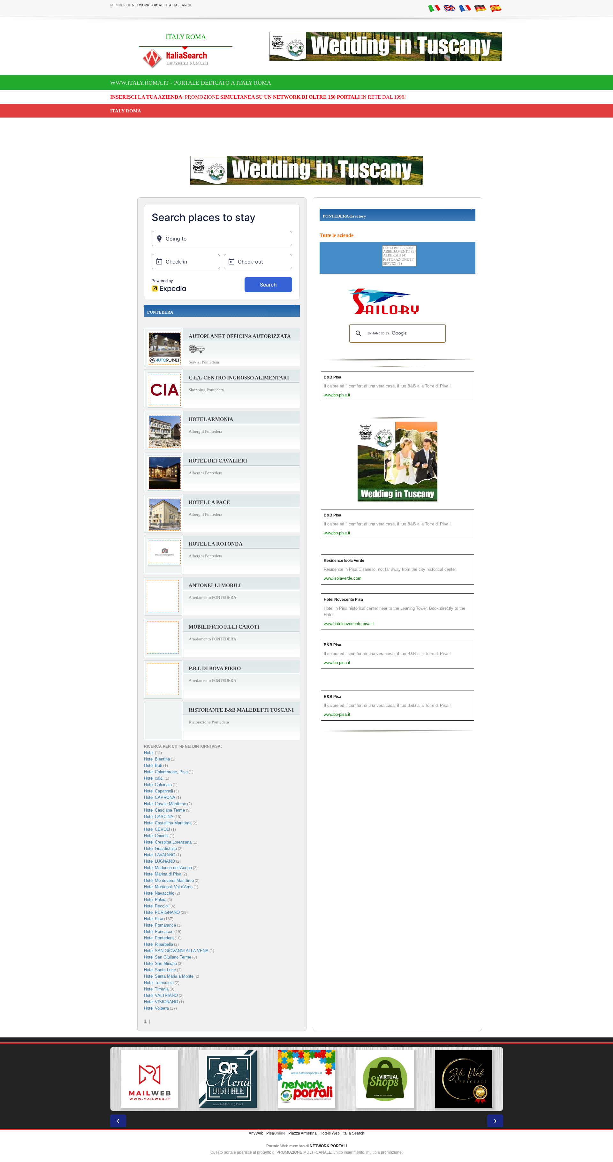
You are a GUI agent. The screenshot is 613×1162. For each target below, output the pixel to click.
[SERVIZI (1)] (399, 264)
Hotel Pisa (153, 918)
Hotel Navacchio (159, 893)
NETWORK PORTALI (328, 1146)
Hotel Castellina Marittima (168, 823)
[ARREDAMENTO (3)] (399, 252)
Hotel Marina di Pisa (162, 874)
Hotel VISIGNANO (161, 1001)
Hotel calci (153, 778)
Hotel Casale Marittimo (165, 803)
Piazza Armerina (302, 1133)
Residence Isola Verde (344, 560)
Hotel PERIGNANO (162, 912)
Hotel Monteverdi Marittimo (169, 880)
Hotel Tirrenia (156, 989)
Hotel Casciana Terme (164, 810)
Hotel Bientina (157, 759)
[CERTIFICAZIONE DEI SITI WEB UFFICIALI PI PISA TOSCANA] (463, 1079)
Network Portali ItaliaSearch (161, 5)
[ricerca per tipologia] (399, 248)
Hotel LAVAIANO (159, 854)
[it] (434, 8)
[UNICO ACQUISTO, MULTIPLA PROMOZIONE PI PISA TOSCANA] (306, 1079)
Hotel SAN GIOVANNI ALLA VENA (176, 950)
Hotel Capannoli (158, 791)
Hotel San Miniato (160, 963)
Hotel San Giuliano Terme (167, 957)
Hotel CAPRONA (159, 797)
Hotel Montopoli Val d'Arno (168, 886)
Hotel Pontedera (159, 938)
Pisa (270, 1133)
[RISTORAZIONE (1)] (399, 260)
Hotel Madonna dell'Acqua (168, 867)
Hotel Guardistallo (160, 848)
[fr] (464, 8)
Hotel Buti (153, 765)
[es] (495, 8)
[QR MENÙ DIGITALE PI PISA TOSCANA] (228, 1079)
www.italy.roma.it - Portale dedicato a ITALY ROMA (190, 83)
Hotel (149, 752)
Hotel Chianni (156, 835)
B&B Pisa (332, 377)
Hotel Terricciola (159, 982)
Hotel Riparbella (158, 944)
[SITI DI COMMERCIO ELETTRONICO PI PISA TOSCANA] (385, 1079)
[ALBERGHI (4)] (399, 256)
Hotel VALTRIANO (161, 995)
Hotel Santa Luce (160, 969)
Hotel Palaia (155, 899)
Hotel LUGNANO (159, 861)
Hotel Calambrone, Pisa (166, 771)
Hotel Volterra (156, 1008)
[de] (480, 8)
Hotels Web (330, 1133)
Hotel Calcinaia (158, 784)
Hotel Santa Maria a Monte (168, 976)
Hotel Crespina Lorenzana (168, 842)
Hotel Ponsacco (158, 931)
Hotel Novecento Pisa (343, 599)
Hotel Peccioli (157, 906)
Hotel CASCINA (158, 816)
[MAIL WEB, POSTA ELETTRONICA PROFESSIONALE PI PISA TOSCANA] (149, 1079)
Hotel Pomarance (160, 925)
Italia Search (353, 1133)
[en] (449, 8)
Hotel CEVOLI (157, 829)
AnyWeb (256, 1133)
